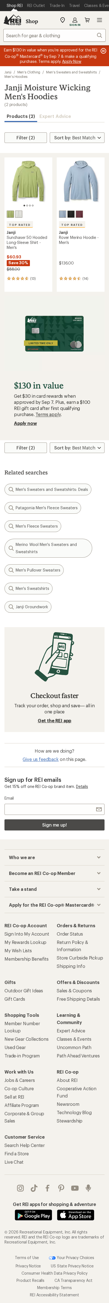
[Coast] (62, 214)
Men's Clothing (29, 72)
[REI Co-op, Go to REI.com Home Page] (12, 20)
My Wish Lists (18, 950)
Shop (32, 21)
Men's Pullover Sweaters (38, 570)
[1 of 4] (24, 205)
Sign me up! (54, 824)
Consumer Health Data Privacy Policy (54, 1273)
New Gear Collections (26, 1039)
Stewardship (69, 1120)
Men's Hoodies (15, 76)
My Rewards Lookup (25, 942)
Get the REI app (55, 720)
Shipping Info (71, 966)
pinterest (61, 1188)
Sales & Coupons (74, 990)
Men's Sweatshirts (32, 588)
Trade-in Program (21, 1055)
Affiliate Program (21, 1105)
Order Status (70, 933)
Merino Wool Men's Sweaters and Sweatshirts (46, 548)
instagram (20, 1188)
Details (82, 786)
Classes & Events (74, 1039)
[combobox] (54, 35)
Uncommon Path (74, 1047)
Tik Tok (34, 1188)
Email (9, 798)
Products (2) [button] (21, 116)
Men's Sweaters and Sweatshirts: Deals (52, 489)
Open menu (99, 20)
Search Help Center (24, 1145)
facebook (47, 1188)
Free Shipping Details (78, 999)
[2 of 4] (27, 205)
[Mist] (18, 214)
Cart (87, 20)
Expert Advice (55, 116)
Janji (7, 72)
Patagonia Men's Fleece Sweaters (47, 507)
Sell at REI (14, 1096)
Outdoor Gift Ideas (23, 990)
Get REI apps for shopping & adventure (54, 1204)
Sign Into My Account (26, 933)
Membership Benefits (26, 958)
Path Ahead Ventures (78, 1055)
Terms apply (47, 414)
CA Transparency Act (73, 1280)
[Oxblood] (79, 214)
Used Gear (15, 1047)
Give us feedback (40, 759)
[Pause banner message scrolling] (103, 51)
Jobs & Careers (19, 1080)
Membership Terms (54, 1287)
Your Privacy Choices (75, 1257)
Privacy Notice (28, 1266)
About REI (67, 1080)
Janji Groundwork (32, 606)
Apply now (25, 423)
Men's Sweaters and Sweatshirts (71, 72)
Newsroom (68, 1104)
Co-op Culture (19, 1088)
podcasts (88, 1188)
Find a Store (16, 1153)
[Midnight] (71, 214)
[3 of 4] (30, 205)
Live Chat (13, 1161)
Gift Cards (14, 999)
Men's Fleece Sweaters (37, 526)
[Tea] (10, 214)
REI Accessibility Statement (54, 1294)
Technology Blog (74, 1112)
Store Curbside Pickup (80, 957)
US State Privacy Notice (72, 1266)
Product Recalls (30, 1280)
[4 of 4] (32, 205)
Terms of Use (27, 1257)
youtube (75, 1188)
